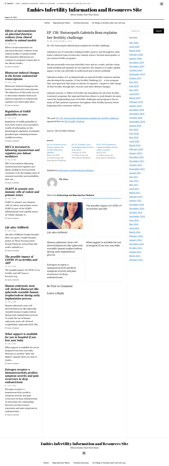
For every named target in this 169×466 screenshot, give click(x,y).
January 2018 (135, 153)
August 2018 (135, 125)
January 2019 (135, 105)
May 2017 (133, 184)
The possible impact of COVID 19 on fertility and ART (21, 259)
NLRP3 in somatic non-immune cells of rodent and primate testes (22, 192)
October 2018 (135, 117)
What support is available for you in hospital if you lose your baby (21, 337)
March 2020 (134, 50)
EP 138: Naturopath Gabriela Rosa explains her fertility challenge (87, 118)
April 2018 (134, 141)
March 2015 (134, 255)
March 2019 (134, 97)
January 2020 (135, 58)
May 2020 (133, 42)
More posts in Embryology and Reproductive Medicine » (102, 198)
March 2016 (134, 232)
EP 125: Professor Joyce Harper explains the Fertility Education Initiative (57, 148)
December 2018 (136, 109)
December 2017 (136, 157)
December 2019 (136, 62)
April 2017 (134, 188)
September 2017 (137, 168)
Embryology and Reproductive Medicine (76, 170)
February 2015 (136, 259)
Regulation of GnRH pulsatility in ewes (17, 113)
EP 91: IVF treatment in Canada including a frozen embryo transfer (107, 147)
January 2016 (135, 240)
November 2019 (136, 66)
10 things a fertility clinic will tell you (73, 3)
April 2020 (134, 46)
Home (18, 3)
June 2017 (134, 180)
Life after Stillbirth (17, 227)
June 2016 (134, 220)
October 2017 (135, 165)
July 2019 (133, 82)
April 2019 (134, 93)
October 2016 (135, 212)
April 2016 (134, 228)
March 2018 (134, 145)
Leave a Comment (13, 67)
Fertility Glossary (47, 3)
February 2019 (136, 101)
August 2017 (135, 172)
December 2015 (136, 243)
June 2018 (134, 133)
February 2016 (136, 236)
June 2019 (134, 86)
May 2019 (133, 90)
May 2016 (133, 224)
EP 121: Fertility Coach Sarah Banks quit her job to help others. (83, 147)
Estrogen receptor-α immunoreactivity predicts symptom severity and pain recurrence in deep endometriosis (22, 376)
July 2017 (133, 176)
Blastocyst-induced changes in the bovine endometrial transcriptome (22, 76)
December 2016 (136, 204)
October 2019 (135, 70)
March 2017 (134, 192)
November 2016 (136, 208)
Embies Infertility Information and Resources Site (84, 9)
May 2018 (133, 137)
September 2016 (137, 216)
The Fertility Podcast (74, 121)
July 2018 (133, 129)
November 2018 (136, 113)
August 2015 (135, 251)
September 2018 (137, 121)
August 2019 (135, 78)
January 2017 (135, 200)
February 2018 (136, 149)
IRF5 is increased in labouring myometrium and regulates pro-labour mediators (22, 151)
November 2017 (136, 161)
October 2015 (135, 247)
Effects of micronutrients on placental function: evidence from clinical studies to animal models (20, 35)
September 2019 (137, 74)
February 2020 (136, 54)
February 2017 (136, 196)
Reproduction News (30, 3)
